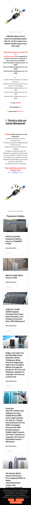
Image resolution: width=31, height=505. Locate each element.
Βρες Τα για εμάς (15, 172)
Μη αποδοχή (19, 499)
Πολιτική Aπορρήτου (16, 502)
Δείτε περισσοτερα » (11, 248)
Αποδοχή (11, 499)
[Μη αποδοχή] (29, 496)
